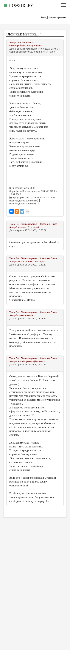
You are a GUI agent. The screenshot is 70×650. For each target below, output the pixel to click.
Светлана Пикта (25, 42)
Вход (43, 17)
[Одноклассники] (17, 211)
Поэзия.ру (20, 5)
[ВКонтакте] (11, 211)
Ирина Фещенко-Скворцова (30, 261)
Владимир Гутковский (27, 227)
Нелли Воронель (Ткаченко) (31, 361)
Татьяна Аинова (24, 315)
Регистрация (57, 17)
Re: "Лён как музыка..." (28, 224)
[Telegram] (22, 211)
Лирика (38, 45)
